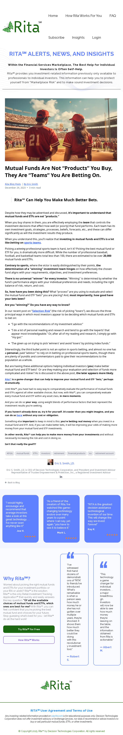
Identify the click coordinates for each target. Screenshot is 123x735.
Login (96, 37)
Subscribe (56, 37)
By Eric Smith (31, 184)
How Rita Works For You (84, 16)
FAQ (113, 16)
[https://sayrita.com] (22, 26)
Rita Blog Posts (13, 184)
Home (53, 16)
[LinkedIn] (61, 477)
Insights (78, 37)
